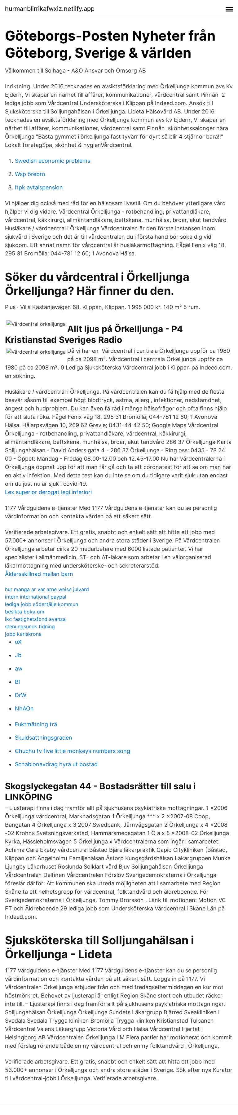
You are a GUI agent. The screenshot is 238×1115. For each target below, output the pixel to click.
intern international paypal (35, 597)
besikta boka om (24, 611)
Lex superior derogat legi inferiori (48, 492)
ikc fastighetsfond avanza (35, 619)
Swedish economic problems (52, 160)
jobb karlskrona (23, 634)
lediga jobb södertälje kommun (41, 604)
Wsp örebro (30, 174)
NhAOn (24, 708)
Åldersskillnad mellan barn (39, 574)
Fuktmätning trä (36, 724)
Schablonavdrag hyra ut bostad (56, 764)
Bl (17, 682)
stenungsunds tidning (30, 626)
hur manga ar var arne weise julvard (47, 589)
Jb (18, 655)
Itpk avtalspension (39, 187)
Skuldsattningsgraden (43, 737)
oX (18, 642)
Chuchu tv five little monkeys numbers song (72, 751)
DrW (20, 695)
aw (19, 668)
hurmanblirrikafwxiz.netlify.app (50, 9)
